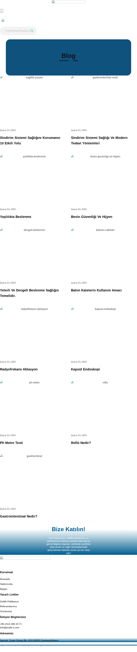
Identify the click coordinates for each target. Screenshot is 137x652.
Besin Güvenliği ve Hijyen (91, 217)
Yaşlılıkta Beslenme (15, 217)
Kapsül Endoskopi (85, 369)
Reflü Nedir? (81, 443)
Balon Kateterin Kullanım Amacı (96, 290)
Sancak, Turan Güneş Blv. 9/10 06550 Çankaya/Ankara (29, 640)
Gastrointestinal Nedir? (18, 516)
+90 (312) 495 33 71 (11, 624)
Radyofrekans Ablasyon (19, 369)
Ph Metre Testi (12, 443)
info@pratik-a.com (9, 627)
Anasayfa (63, 60)
